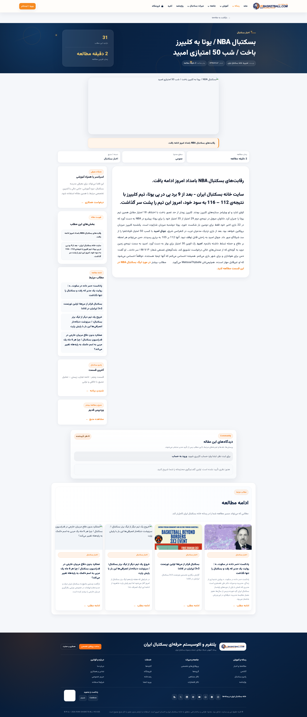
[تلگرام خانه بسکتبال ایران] (211, 697)
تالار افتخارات (193, 682)
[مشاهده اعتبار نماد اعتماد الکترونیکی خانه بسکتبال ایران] (69, 695)
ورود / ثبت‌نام (27, 6)
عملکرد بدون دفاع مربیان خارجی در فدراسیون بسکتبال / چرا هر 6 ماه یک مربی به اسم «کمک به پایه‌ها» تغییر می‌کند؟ (82, 342)
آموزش (225, 6)
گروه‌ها (196, 671)
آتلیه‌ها (148, 666)
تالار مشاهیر (193, 676)
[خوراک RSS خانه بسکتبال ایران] (174, 697)
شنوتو (83, 698)
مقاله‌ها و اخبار (239, 666)
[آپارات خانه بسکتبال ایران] (193, 697)
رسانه (237, 6)
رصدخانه (147, 676)
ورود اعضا (147, 682)
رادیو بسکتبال (240, 676)
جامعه (213, 6)
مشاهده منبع (96, 419)
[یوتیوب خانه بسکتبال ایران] (199, 697)
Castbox (93, 698)
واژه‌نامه (179, 6)
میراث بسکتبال (197, 6)
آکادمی (243, 671)
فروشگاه (147, 671)
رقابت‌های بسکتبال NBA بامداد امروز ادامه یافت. (83, 235)
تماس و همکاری (97, 671)
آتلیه (170, 6)
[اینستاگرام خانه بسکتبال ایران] (218, 697)
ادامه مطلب (243, 606)
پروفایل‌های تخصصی (190, 666)
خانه (246, 6)
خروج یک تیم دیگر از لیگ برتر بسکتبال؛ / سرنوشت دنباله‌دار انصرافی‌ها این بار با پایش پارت (86, 321)
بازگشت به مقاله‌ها (219, 17)
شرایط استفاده (98, 682)
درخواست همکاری (94, 202)
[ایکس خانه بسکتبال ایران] (180, 697)
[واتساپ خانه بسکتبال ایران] (205, 697)
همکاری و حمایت (69, 646)
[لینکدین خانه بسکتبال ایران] (186, 697)
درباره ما (100, 666)
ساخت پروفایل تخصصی (90, 646)
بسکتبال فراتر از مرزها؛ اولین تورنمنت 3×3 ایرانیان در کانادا (82, 306)
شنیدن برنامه (97, 391)
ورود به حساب (179, 456)
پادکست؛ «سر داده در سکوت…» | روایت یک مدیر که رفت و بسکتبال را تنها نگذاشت (83, 290)
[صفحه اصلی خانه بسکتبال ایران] (232, 647)
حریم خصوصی (98, 676)
